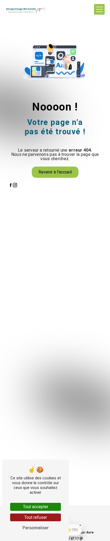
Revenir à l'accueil (55, 172)
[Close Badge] (80, 525)
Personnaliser (35, 527)
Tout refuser (35, 517)
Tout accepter (35, 506)
